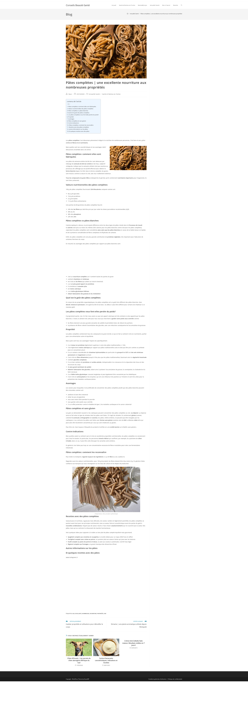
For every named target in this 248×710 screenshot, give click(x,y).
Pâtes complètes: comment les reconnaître (81, 125)
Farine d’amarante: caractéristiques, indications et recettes (106, 660)
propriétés (100, 613)
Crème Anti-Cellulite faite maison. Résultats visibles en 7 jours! (133, 643)
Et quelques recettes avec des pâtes (79, 131)
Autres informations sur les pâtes (78, 129)
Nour (70, 94)
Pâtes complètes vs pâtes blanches (78, 111)
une (105, 613)
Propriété (71, 117)
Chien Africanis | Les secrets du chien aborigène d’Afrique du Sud (79, 660)
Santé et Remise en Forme (111, 94)
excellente (78, 613)
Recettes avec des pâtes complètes (79, 127)
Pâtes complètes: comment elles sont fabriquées (82, 106)
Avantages (71, 119)
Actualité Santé (94, 94)
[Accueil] (127, 14)
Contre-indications (73, 123)
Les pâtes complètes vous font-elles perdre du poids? (83, 115)
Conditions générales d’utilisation (157, 679)
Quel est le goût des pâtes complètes (78, 113)
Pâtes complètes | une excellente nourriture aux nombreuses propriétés (161, 14)
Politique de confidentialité (175, 679)
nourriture (93, 613)
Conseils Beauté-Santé (78, 5)
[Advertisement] (106, 260)
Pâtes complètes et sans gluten (77, 121)
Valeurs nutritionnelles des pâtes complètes (80, 109)
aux (73, 613)
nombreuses (85, 613)
